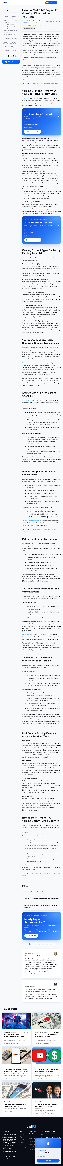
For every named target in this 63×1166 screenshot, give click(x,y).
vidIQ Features (32, 1136)
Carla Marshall (29, 953)
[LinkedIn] (60, 1138)
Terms (21, 1145)
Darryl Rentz (29, 984)
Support (22, 1137)
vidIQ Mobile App (33, 1141)
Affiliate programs (27, 400)
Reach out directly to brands (30, 520)
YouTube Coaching (33, 1144)
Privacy (22, 1142)
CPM (23, 98)
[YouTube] (47, 1138)
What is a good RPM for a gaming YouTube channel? (42, 898)
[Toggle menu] (59, 2)
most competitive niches (46, 65)
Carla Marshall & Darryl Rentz (26, 21)
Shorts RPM (26, 634)
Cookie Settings (24, 1147)
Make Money (49, 21)
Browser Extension (33, 1138)
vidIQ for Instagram (33, 1149)
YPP (34, 840)
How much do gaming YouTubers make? (38, 892)
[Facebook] (52, 1138)
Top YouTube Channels (43, 1135)
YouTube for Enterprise (34, 1147)
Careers (22, 1139)
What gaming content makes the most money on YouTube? (40, 906)
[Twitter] (57, 1138)
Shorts (43, 596)
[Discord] (49, 1138)
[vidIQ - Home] (4, 2)
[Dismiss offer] (59, 1140)
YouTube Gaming (57, 21)
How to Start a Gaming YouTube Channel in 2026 (44, 83)
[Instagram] (54, 1138)
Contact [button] (22, 1134)
